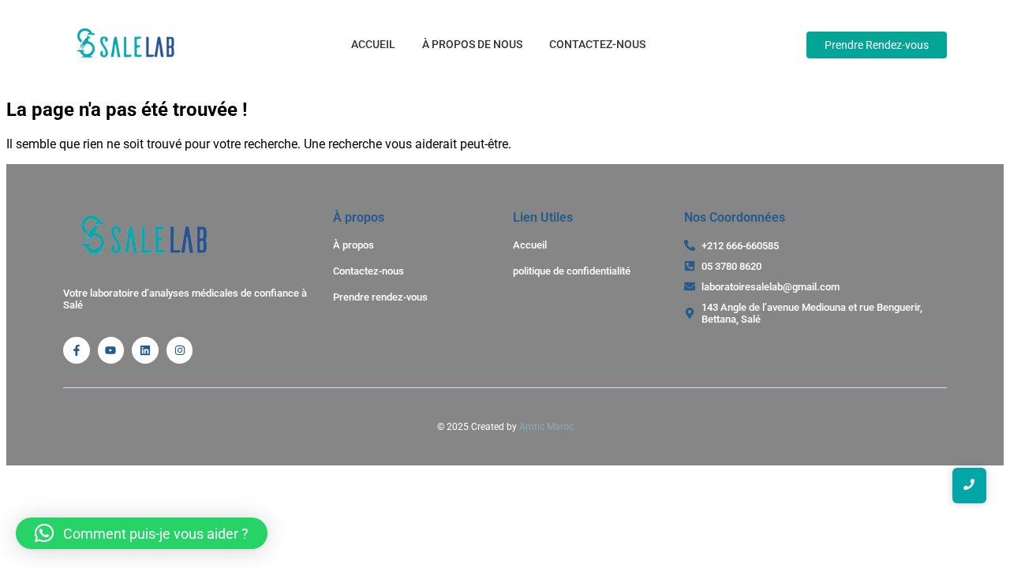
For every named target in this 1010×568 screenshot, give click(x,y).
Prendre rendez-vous (380, 297)
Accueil (373, 44)
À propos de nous (472, 44)
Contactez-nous (597, 44)
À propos (353, 245)
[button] (141, 533)
